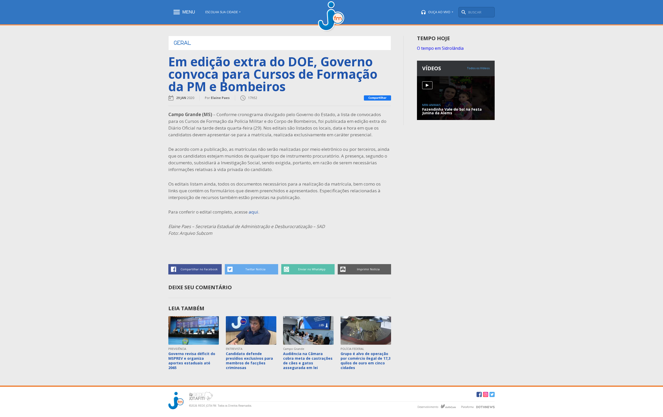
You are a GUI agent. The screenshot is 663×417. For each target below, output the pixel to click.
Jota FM (331, 16)
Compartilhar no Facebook (199, 269)
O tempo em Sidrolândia (440, 48)
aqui (253, 212)
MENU (188, 12)
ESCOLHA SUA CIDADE (221, 12)
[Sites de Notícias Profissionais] (485, 406)
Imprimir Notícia (368, 269)
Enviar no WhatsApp (312, 269)
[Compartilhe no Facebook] (377, 98)
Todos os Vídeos (478, 68)
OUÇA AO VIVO (439, 12)
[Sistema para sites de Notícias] (448, 406)
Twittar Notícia (255, 269)
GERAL (182, 43)
